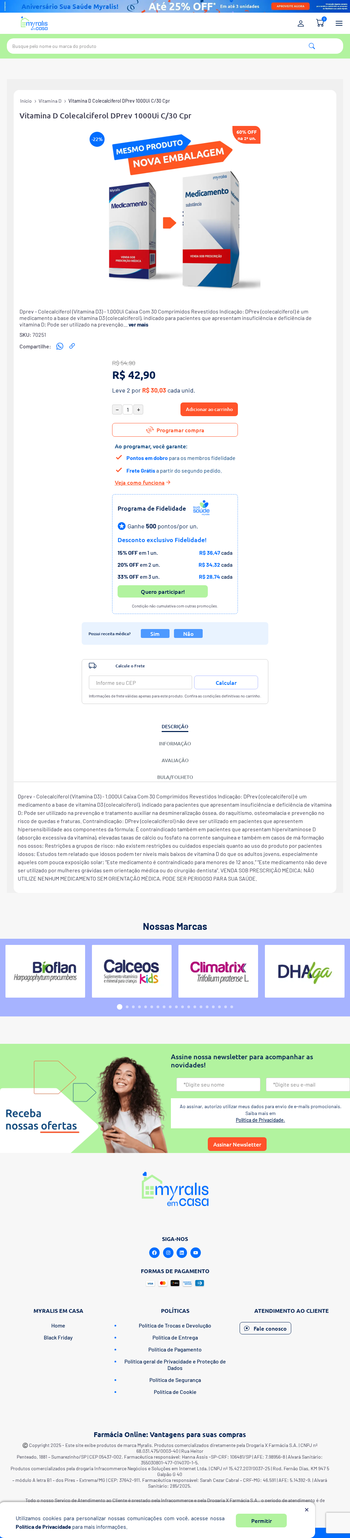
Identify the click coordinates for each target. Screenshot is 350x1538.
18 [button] (225, 1006)
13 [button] (194, 1006)
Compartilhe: (35, 346)
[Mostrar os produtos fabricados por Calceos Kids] (132, 971)
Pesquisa (312, 46)
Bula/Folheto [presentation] (175, 777)
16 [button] (213, 1006)
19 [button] (231, 1006)
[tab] (175, 726)
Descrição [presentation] (175, 726)
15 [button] (207, 1006)
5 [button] (145, 1006)
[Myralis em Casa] (34, 23)
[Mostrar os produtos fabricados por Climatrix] (218, 971)
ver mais (138, 324)
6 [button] (151, 1006)
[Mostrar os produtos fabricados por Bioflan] (45, 971)
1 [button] (119, 1007)
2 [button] (127, 1006)
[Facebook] (154, 1252)
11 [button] (182, 1006)
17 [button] (219, 1006)
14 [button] (201, 1006)
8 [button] (164, 1006)
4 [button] (139, 1006)
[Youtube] (195, 1252)
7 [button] (158, 1006)
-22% (97, 139)
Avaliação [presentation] (175, 760)
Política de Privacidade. (260, 1120)
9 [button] (170, 1006)
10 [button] (176, 1006)
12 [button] (188, 1006)
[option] (45, 971)
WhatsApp (60, 346)
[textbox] (175, 46)
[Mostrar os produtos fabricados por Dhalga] (305, 971)
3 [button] (133, 1006)
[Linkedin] (181, 1252)
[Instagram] (168, 1252)
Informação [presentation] (175, 743)
